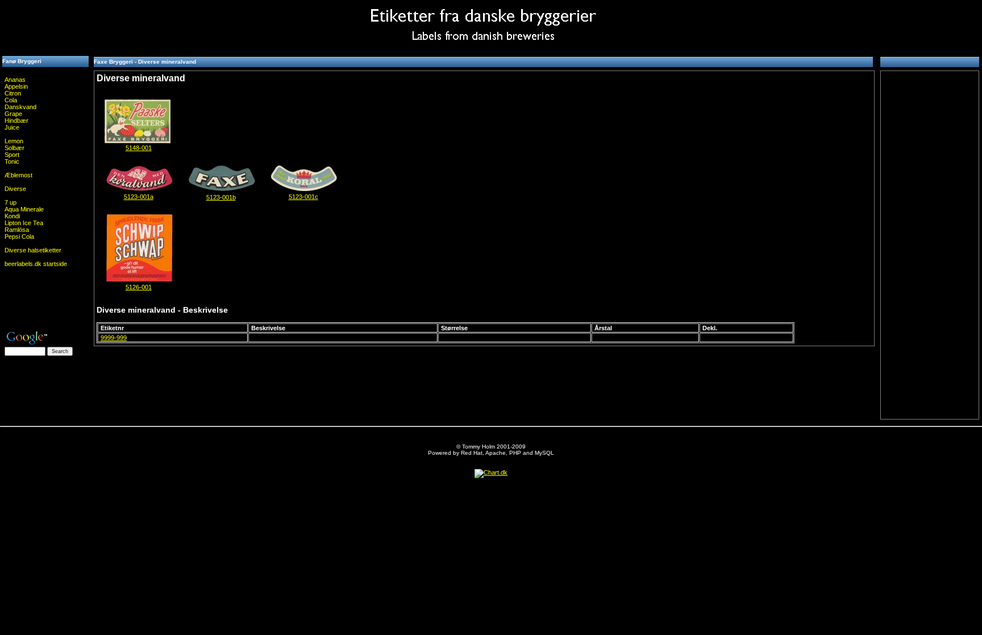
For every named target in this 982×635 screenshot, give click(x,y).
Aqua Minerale (24, 209)
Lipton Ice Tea (24, 222)
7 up (10, 202)
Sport (12, 154)
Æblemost (18, 175)
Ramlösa (17, 229)
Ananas (15, 79)
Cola (11, 100)
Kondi (12, 216)
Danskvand (20, 106)
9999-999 (114, 337)
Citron (13, 93)
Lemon (14, 141)
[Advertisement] (45, 25)
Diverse (15, 188)
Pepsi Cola (19, 236)
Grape (13, 113)
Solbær (14, 147)
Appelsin (16, 86)
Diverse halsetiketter (33, 250)
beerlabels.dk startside (36, 263)
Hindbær (16, 120)
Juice (12, 127)
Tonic (12, 161)
